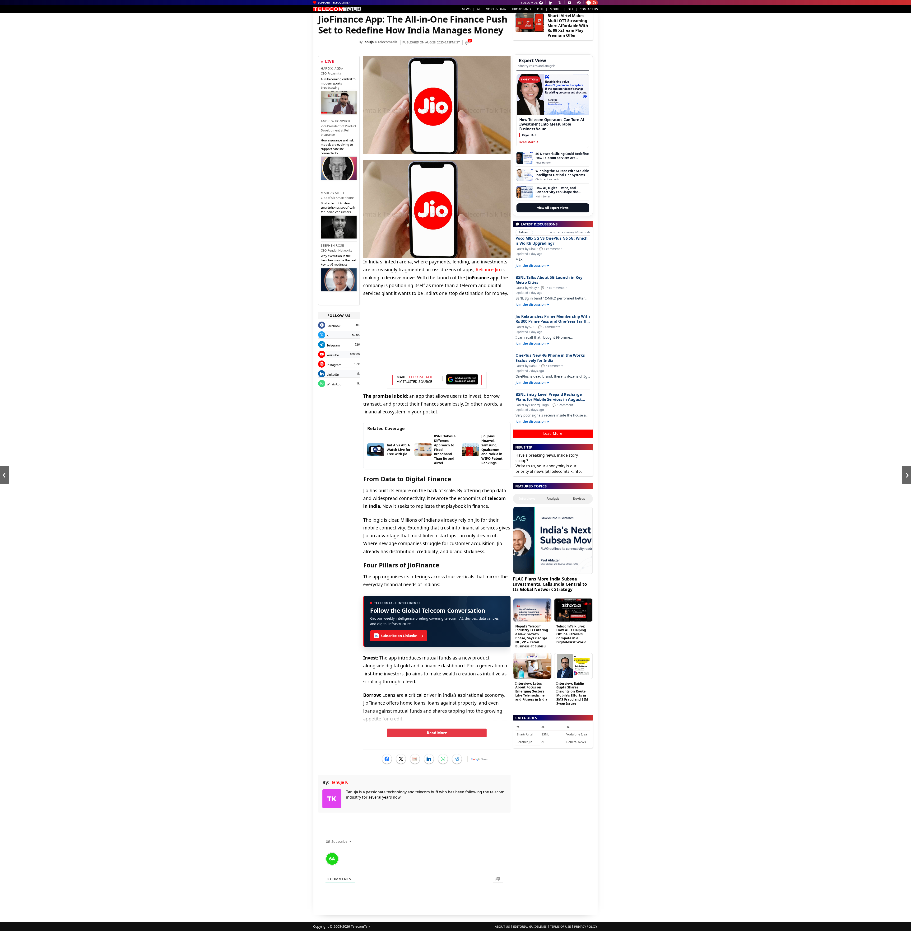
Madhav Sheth (333, 193)
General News (576, 742)
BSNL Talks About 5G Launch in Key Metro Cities (549, 280)
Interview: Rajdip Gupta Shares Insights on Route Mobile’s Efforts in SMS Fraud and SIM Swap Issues (572, 693)
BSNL (545, 734)
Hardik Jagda (332, 68)
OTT (570, 9)
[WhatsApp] (443, 759)
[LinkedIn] (429, 759)
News (466, 9)
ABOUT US (502, 926)
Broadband (521, 9)
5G (543, 727)
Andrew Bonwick (335, 121)
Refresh (524, 232)
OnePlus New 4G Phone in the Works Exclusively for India (550, 358)
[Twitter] (401, 759)
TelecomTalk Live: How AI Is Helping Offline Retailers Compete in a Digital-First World (571, 634)
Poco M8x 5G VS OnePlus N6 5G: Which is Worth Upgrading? (552, 241)
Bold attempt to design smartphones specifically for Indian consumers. (338, 207)
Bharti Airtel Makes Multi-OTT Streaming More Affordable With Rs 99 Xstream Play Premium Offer (568, 25)
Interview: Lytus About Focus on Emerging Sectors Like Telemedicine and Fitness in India (531, 691)
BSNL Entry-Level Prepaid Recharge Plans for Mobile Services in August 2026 (549, 397)
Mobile (555, 9)
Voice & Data (496, 9)
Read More (437, 732)
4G (568, 727)
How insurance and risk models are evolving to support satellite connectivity (337, 146)
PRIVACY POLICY (585, 926)
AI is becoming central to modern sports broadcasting (338, 83)
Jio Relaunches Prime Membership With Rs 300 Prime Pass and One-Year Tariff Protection (553, 319)
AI (478, 9)
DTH (540, 9)
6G (518, 727)
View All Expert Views (552, 208)
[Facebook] (387, 759)
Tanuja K (370, 42)
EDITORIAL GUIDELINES (530, 926)
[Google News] (479, 759)
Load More (552, 433)
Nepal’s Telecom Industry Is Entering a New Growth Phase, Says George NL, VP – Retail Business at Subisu (531, 636)
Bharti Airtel (524, 734)
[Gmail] (415, 759)
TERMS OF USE (560, 926)
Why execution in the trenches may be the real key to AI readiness (338, 260)
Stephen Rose (332, 245)
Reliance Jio (488, 270)
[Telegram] (457, 759)
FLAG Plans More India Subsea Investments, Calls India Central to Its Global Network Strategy (550, 584)
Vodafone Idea (576, 734)
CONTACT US (589, 9)
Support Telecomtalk (334, 2)
